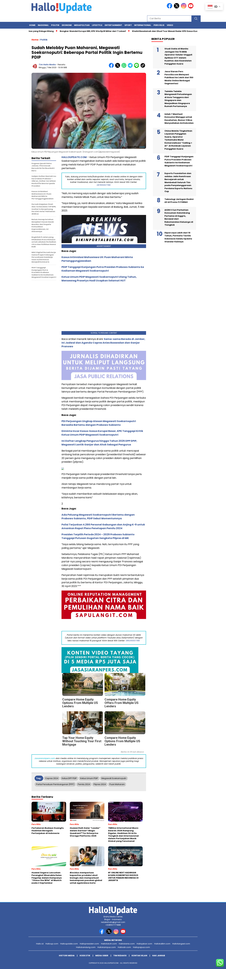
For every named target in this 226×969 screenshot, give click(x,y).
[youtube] (191, 8)
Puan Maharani (117, 784)
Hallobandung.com (85, 947)
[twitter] (177, 8)
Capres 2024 (51, 778)
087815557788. (104, 185)
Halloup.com (52, 943)
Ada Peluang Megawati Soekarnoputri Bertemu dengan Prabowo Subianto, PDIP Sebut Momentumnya (98, 516)
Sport (128, 25)
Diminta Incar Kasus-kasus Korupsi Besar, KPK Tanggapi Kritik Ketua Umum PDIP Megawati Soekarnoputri (102, 432)
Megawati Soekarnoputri (113, 778)
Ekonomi (67, 25)
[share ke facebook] (112, 67)
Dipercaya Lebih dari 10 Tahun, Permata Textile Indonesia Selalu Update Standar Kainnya (178, 237)
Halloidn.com (124, 947)
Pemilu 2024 (84, 784)
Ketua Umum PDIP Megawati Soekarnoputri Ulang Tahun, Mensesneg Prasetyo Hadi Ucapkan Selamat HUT (99, 278)
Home (32, 25)
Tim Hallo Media (47, 64)
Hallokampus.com (106, 947)
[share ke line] (137, 67)
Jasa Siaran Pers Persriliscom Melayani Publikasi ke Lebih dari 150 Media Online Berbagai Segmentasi (179, 77)
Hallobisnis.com (127, 943)
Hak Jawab (158, 955)
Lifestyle (97, 25)
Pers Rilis (159, 25)
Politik (55, 25)
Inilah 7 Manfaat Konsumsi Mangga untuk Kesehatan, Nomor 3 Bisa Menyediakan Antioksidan (179, 119)
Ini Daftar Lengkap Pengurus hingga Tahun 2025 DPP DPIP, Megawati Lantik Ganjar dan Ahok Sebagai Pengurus (99, 442)
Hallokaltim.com (162, 943)
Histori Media (67, 955)
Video (170, 25)
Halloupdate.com (69, 943)
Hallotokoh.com (109, 943)
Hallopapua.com (141, 947)
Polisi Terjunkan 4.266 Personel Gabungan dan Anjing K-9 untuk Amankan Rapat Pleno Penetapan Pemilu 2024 (103, 526)
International (142, 25)
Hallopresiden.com (89, 943)
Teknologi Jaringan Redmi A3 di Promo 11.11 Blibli (179, 201)
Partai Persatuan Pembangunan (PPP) (55, 784)
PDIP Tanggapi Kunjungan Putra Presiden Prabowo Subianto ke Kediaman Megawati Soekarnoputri (102, 268)
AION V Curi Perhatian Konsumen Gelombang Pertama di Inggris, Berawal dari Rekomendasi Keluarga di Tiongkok (179, 217)
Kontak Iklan (139, 955)
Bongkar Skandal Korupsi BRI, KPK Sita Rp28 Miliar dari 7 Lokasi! (74, 31)
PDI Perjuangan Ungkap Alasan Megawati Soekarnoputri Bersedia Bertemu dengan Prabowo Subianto (98, 423)
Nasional (43, 25)
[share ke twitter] (118, 67)
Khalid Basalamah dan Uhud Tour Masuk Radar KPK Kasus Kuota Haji (149, 31)
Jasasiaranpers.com (44, 758)
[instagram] (184, 8)
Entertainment (113, 25)
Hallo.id (40, 943)
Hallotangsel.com (181, 943)
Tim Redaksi (120, 955)
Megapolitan (81, 25)
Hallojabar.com (144, 943)
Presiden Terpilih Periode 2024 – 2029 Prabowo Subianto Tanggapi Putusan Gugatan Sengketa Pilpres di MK (98, 536)
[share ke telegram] (131, 67)
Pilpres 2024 (100, 784)
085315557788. (133, 640)
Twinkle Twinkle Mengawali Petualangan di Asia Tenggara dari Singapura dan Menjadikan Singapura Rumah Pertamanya (178, 99)
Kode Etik (85, 955)
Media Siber (101, 955)
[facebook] (170, 8)
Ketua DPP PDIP (69, 778)
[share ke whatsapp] (124, 67)
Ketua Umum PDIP (89, 778)
